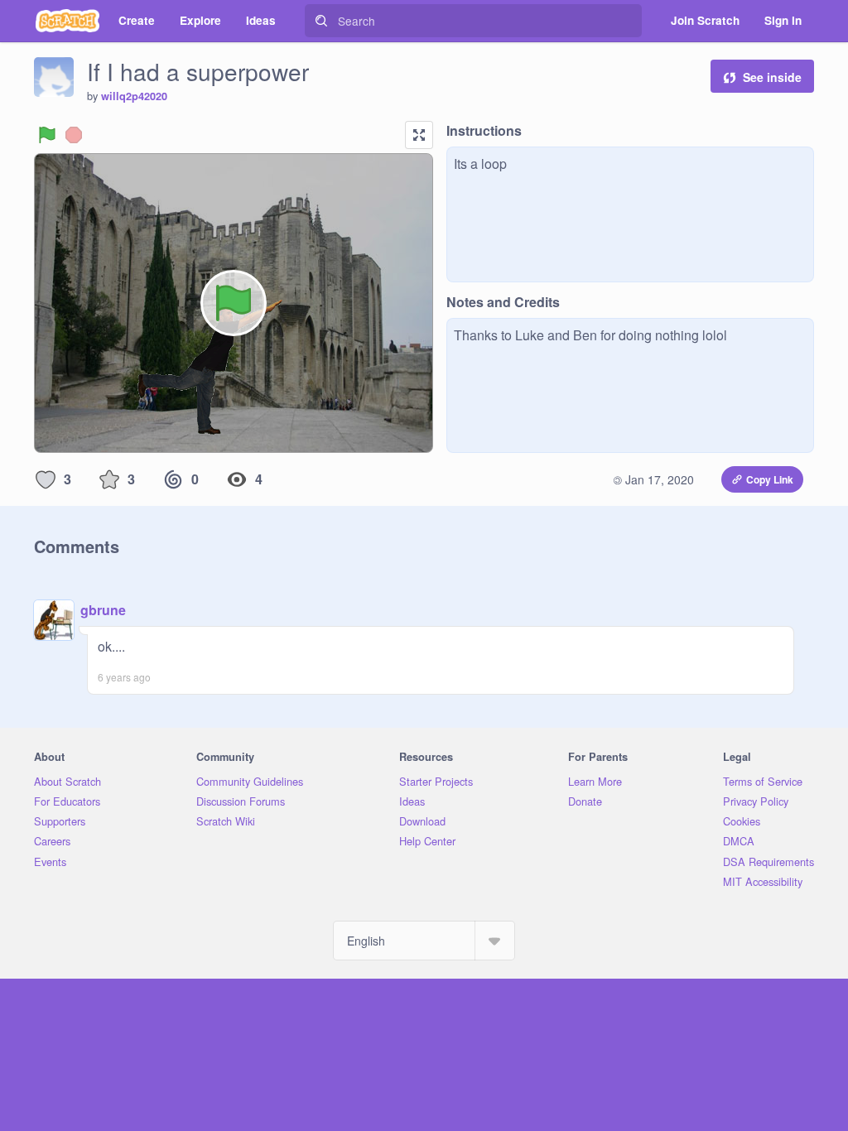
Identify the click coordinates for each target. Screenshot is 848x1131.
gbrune (103, 609)
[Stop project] (73, 135)
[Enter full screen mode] (419, 135)
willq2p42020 (134, 96)
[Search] (321, 20)
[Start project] (47, 135)
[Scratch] (67, 20)
